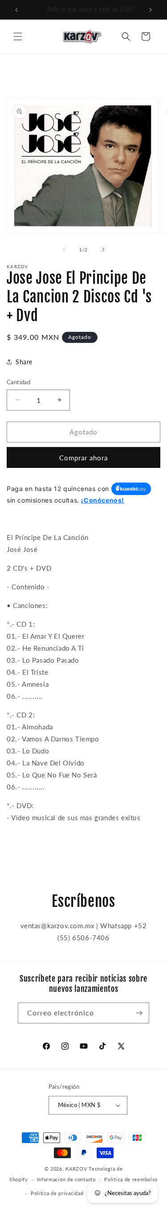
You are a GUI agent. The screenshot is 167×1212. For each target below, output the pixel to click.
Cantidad (18, 382)
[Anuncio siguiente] (150, 10)
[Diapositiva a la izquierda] (64, 249)
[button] (18, 36)
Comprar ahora (83, 458)
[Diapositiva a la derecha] (103, 249)
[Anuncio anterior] (16, 10)
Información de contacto (66, 1179)
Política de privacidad (57, 1193)
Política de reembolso (131, 1179)
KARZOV (76, 1169)
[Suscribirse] (139, 1013)
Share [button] (24, 362)
